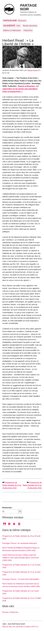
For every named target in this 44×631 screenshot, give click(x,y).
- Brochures (14, 21)
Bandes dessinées (30, 26)
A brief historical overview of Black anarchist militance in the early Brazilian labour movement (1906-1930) (20, 557)
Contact (27, 627)
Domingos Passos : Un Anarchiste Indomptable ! (21, 579)
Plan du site (6, 627)
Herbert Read (32, 70)
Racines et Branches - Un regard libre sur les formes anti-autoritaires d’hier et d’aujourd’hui (20, 88)
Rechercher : (7, 508)
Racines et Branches (10, 612)
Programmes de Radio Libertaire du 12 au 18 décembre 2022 (11, 485)
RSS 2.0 (35, 627)
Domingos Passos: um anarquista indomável (19, 543)
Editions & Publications (12, 30)
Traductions (27, 30)
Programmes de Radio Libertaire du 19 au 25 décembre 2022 (32, 485)
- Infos (11, 25)
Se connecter (18, 627)
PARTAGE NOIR (28, 7)
